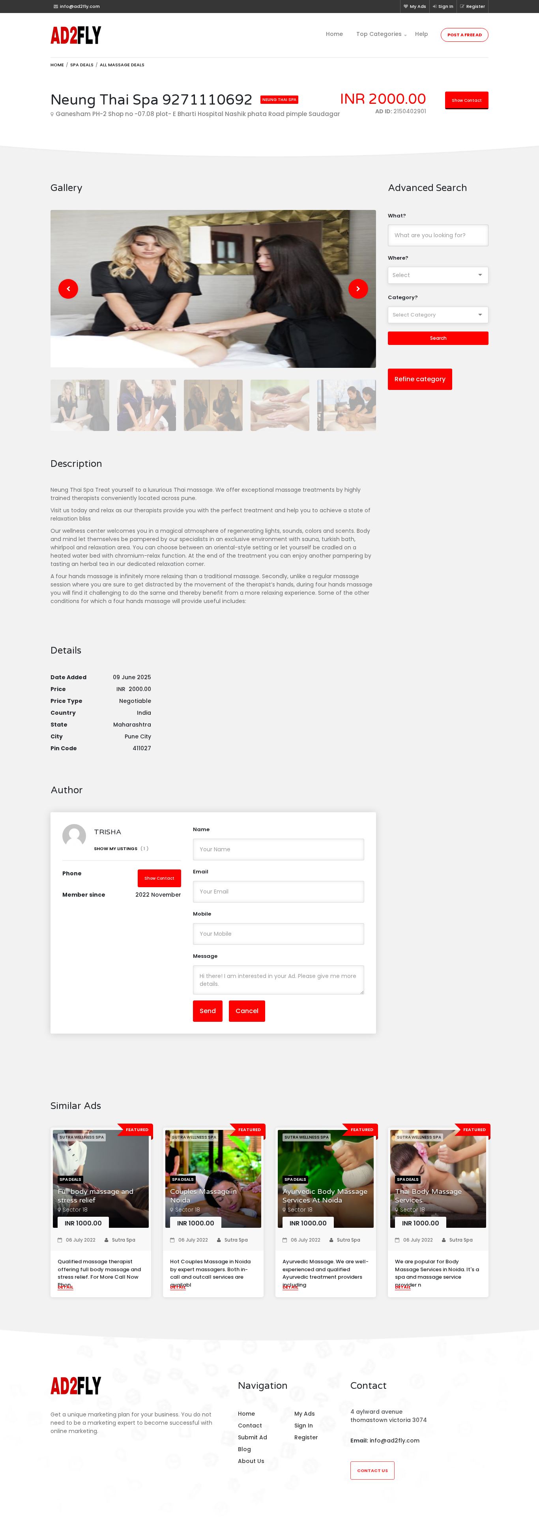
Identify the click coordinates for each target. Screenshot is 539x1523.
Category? (403, 297)
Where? (398, 258)
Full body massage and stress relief (95, 1196)
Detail (65, 1287)
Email (200, 871)
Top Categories (379, 34)
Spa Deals (82, 65)
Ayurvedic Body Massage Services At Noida (325, 1196)
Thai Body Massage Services (428, 1196)
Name (201, 829)
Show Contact (467, 100)
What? (397, 215)
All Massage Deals (122, 65)
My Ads (418, 6)
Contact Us (372, 1470)
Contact (250, 1425)
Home (334, 34)
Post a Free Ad (464, 35)
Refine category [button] (420, 379)
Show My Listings (121, 848)
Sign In (445, 6)
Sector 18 (75, 1210)
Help (421, 34)
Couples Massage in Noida (203, 1196)
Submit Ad (252, 1437)
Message (205, 956)
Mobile (202, 914)
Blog (244, 1449)
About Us (251, 1461)
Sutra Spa (123, 1239)
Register (475, 6)
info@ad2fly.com (394, 1440)
